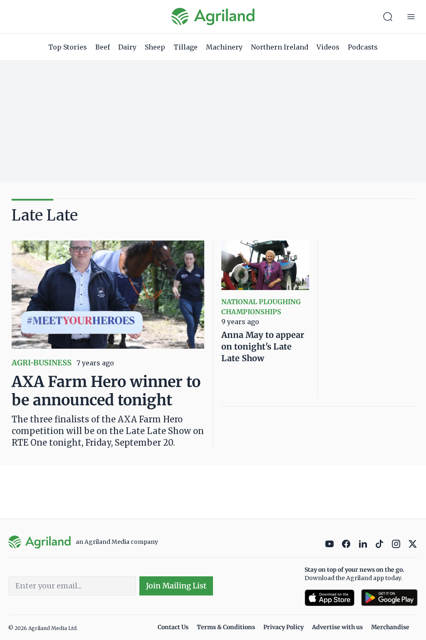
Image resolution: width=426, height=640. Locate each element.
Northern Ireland (279, 47)
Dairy (127, 47)
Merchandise (390, 627)
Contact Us (173, 627)
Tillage (185, 47)
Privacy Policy (283, 627)
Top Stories (67, 47)
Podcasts (363, 47)
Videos (328, 47)
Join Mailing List (176, 585)
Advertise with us (337, 627)
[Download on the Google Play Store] (389, 597)
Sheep (155, 47)
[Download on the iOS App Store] (329, 597)
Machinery (224, 47)
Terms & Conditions (226, 627)
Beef (102, 47)
